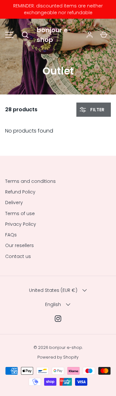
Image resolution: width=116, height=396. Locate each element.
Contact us (18, 256)
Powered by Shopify (58, 357)
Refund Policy (20, 192)
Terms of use (20, 213)
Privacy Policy (20, 224)
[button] (25, 35)
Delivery (14, 202)
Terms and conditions (30, 181)
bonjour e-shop (54, 34)
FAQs (11, 235)
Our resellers (19, 245)
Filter (96, 109)
